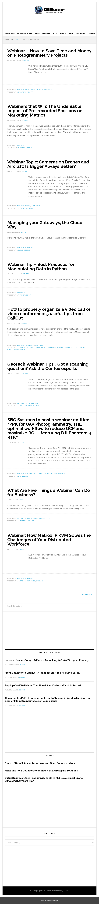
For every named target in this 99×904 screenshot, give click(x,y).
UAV (19, 476)
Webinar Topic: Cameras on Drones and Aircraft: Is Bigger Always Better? (48, 164)
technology (29, 345)
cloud (20, 250)
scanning (28, 405)
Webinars (48, 89)
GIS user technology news (49, 9)
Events (27, 89)
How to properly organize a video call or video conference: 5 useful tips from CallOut (48, 313)
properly (68, 347)
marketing (43, 518)
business (20, 345)
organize (60, 347)
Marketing (22, 521)
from (50, 347)
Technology (77, 347)
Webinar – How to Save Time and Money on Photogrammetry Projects (49, 53)
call (28, 347)
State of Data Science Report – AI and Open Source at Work (40, 763)
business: (21, 347)
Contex (21, 405)
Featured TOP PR (37, 89)
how (54, 347)
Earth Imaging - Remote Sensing (37, 473)
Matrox (21, 581)
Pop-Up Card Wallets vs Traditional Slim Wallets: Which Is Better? (43, 685)
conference (42, 347)
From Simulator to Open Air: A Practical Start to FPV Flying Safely (42, 672)
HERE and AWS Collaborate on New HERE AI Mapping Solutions (41, 770)
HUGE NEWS (35, 206)
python (21, 295)
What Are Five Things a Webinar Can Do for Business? (48, 492)
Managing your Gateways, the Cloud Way (44, 224)
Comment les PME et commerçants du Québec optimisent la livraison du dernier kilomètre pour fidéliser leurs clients (47, 699)
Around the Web (23, 518)
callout (33, 347)
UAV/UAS (54, 473)
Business (20, 89)
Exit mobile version (49, 900)
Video (16, 350)
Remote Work (30, 581)
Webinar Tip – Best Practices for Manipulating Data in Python (40, 266)
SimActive (21, 92)
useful (10, 350)
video (41, 345)
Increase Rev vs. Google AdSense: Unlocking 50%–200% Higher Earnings (47, 660)
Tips (36, 345)
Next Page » (87, 594)
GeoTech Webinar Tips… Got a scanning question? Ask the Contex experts (47, 366)
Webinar (29, 92)
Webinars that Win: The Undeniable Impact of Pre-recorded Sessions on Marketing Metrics (44, 111)
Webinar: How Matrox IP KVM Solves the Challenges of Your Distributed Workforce (49, 540)
